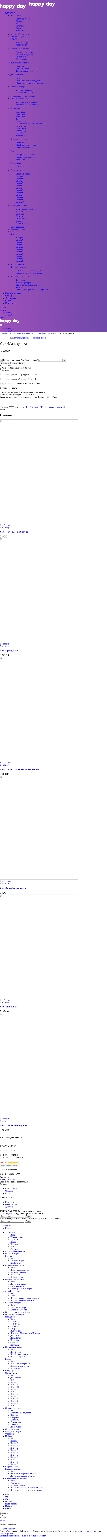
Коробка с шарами (24, 90)
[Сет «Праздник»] (39, 641)
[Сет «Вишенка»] (39, 998)
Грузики (19, 21)
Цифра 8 (19, 197)
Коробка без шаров (24, 93)
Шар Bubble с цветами (26, 145)
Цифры (13, 234)
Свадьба (19, 133)
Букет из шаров (22, 42)
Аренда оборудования (20, 34)
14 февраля (21, 114)
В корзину (5, 363)
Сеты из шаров (22, 69)
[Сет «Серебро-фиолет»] (39, 879)
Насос (18, 23)
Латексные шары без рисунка (29, 270)
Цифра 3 (19, 185)
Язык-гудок (21, 223)
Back (12, 1235)
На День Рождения (24, 54)
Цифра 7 (19, 195)
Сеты (7, 1193)
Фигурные (20, 280)
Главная (3, 333)
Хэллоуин (20, 135)
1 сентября (20, 112)
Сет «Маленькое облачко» (14, 532)
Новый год (21, 131)
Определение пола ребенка (22, 96)
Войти (8, 1508)
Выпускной (21, 121)
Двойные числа (23, 174)
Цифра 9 (19, 199)
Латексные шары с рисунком (29, 273)
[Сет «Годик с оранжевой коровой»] (39, 760)
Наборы (19, 176)
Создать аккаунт (7, 1529)
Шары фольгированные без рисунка (26, 1488)
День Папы (21, 128)
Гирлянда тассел (23, 19)
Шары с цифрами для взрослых (30, 83)
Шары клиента (17, 264)
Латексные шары (23, 66)
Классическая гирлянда (26, 102)
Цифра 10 (20, 202)
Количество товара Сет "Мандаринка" (20, 360)
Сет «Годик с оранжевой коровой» (19, 769)
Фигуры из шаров (18, 229)
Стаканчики (21, 218)
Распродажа (15, 163)
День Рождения (17, 75)
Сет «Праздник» (9, 650)
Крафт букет (21, 45)
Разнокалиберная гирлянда (28, 105)
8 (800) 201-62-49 (7, 1179)
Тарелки (19, 221)
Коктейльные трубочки (26, 209)
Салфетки (20, 214)
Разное (19, 28)
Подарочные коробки (25, 154)
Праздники (15, 108)
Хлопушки (20, 159)
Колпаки (19, 211)
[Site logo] (13, 8)
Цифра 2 (19, 183)
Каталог (12, 333)
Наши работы (11, 1204)
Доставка (9, 1207)
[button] (4, 527)
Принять (43, 1536)
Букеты (13, 39)
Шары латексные (18, 267)
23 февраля (21, 116)
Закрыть (3, 1515)
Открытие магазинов (19, 99)
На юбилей (21, 57)
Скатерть (20, 216)
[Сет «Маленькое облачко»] (39, 523)
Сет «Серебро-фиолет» (13, 888)
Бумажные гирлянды (19, 48)
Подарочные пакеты (25, 157)
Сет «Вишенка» (8, 1007)
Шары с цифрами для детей (28, 81)
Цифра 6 (19, 192)
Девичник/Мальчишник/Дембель (30, 124)
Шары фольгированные (21, 276)
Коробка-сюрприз (18, 87)
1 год (18, 78)
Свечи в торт (16, 170)
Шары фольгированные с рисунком (32, 289)
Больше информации (19, 1536)
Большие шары (17, 36)
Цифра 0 (19, 178)
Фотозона (14, 231)
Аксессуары (15, 15)
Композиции (11, 1188)
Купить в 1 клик (17, 363)
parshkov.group (6, 1213)
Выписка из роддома (19, 63)
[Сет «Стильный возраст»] (39, 1116)
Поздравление (22, 59)
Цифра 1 (19, 181)
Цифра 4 (19, 188)
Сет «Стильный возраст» (13, 1125)
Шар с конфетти (23, 147)
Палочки (20, 26)
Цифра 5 (19, 190)
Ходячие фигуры (23, 282)
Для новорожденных (25, 52)
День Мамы (21, 126)
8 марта (19, 119)
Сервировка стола (18, 205)
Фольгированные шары (26, 71)
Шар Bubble (21, 142)
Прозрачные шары (18, 139)
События (9, 1191)
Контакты (9, 1202)
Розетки (19, 30)
